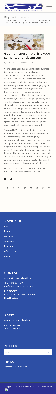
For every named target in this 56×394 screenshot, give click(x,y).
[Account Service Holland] (23, 6)
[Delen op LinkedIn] (25, 188)
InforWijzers (10, 251)
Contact (7, 256)
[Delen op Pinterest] (19, 188)
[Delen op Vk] (37, 188)
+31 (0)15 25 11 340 (14, 282)
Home (7, 226)
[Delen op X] (13, 188)
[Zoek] (40, 6)
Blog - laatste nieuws (16, 17)
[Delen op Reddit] (43, 188)
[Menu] (47, 6)
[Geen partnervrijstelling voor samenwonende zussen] (24, 42)
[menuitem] (40, 6)
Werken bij (9, 241)
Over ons (8, 236)
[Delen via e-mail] (49, 188)
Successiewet (21, 62)
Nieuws (7, 231)
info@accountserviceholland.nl (20, 286)
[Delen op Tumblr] (31, 188)
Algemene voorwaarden (15, 366)
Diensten (8, 246)
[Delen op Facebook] (7, 188)
